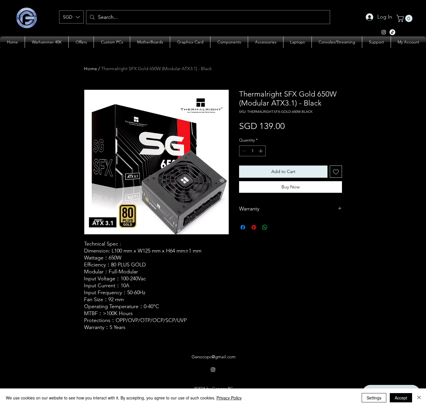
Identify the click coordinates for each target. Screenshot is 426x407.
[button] (71, 16)
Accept (401, 398)
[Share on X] (275, 227)
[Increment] (261, 151)
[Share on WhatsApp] (264, 227)
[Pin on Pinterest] (253, 227)
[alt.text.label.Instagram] (384, 32)
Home (90, 68)
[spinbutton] (252, 151)
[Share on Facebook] (242, 227)
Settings (374, 398)
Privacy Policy (229, 398)
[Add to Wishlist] (336, 172)
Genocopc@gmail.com (214, 356)
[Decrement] (243, 151)
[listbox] (71, 16)
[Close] (419, 397)
